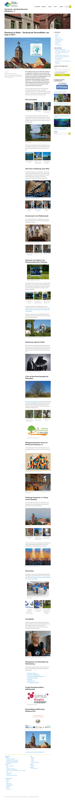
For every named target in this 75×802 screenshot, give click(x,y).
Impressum (31, 767)
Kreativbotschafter (7, 76)
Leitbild (32, 761)
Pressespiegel (8, 786)
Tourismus (6, 77)
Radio (16, 76)
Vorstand (32, 758)
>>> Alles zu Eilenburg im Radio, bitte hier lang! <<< (35, 752)
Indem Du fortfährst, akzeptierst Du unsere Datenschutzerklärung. (61, 72)
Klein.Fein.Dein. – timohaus (33, 677)
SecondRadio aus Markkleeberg (33, 674)
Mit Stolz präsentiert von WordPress (33, 796)
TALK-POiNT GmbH (31, 680)
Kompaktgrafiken (8, 763)
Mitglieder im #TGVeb (9, 784)
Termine (7, 787)
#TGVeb (6, 74)
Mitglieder (32, 757)
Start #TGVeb (37, 6)
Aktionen (8, 74)
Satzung (32, 763)
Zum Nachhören (8, 789)
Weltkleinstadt (10, 77)
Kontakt (61, 6)
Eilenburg (44, 6)
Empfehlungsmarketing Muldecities (11, 775)
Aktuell (49, 6)
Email (55, 67)
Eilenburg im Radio (9, 772)
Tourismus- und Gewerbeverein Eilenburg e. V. (16, 10)
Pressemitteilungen (9, 785)
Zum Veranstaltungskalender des (60, 91)
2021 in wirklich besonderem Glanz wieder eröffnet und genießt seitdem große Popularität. (37, 309)
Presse (7, 767)
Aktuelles (6, 73)
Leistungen (32, 759)
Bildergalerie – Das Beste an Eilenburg (12, 762)
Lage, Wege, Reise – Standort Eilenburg (12, 760)
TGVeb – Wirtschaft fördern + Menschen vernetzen (12, 796)
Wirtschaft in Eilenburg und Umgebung (12, 761)
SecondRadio (20, 76)
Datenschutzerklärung (34, 768)
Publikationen (8, 774)
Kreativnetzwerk (14, 73)
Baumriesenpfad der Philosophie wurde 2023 (35, 401)
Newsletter (32, 765)
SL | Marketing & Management (33, 682)
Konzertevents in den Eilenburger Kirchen (60, 128)
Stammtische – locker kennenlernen (11, 769)
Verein (55, 6)
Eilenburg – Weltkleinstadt (10, 758)
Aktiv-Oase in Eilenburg (32, 673)
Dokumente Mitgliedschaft (35, 762)
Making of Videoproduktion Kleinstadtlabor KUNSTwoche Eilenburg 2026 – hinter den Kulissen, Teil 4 (62, 51)
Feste (7, 782)
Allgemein (9, 73)
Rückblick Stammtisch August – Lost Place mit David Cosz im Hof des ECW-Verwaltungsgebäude (62, 57)
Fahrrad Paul (30, 679)
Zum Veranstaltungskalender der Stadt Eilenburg (61, 103)
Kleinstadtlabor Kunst (17, 74)
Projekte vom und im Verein (10, 768)
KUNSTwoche (13, 76)
